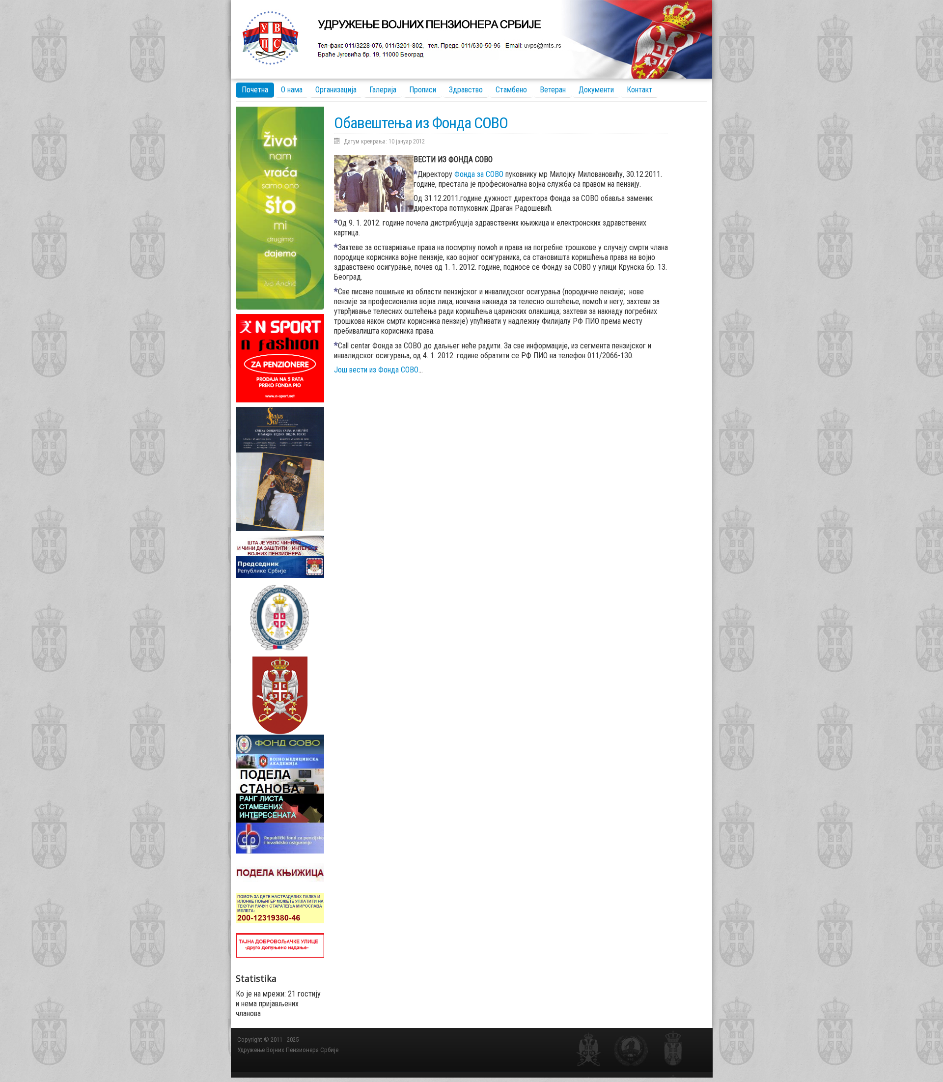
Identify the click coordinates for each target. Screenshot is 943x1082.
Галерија (382, 89)
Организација (336, 89)
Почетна (255, 89)
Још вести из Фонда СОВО (376, 369)
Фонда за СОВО (479, 174)
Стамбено (511, 89)
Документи (596, 89)
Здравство (466, 89)
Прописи (422, 89)
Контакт (639, 89)
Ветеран (553, 89)
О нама (292, 89)
